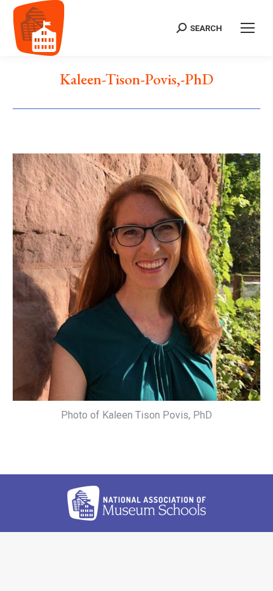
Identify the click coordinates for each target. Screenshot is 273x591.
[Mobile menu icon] (247, 28)
